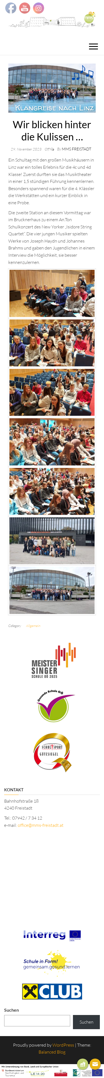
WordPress (63, 1045)
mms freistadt (76, 149)
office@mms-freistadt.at (41, 825)
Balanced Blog (52, 1052)
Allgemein (33, 625)
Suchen (11, 1009)
